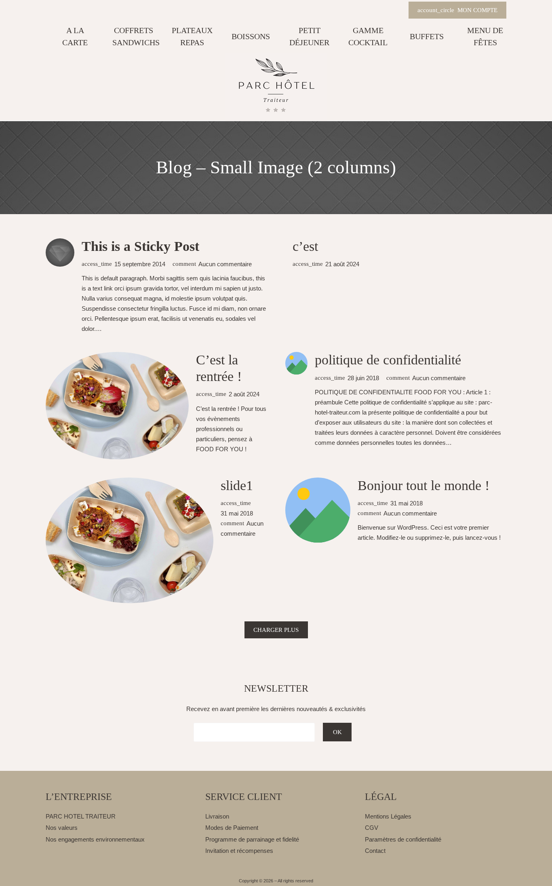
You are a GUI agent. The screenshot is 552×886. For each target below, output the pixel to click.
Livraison (217, 816)
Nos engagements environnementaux (95, 839)
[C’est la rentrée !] (117, 405)
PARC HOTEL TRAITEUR (81, 816)
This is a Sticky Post (140, 246)
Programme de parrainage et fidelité (252, 839)
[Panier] (396, 10)
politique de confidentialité (388, 359)
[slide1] (129, 541)
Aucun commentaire (225, 264)
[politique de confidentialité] (296, 363)
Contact (375, 850)
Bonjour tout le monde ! (423, 485)
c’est (305, 246)
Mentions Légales (388, 816)
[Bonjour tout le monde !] (318, 510)
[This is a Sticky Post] (60, 252)
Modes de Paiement (231, 827)
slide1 (237, 485)
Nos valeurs (62, 827)
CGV (371, 827)
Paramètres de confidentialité (403, 839)
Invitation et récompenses (239, 850)
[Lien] (276, 87)
